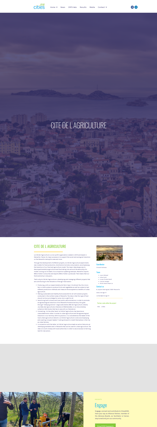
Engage (101, 405)
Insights (98, 399)
